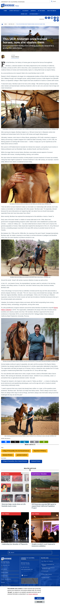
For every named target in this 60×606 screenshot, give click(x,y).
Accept (39, 598)
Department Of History (40, 451)
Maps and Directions (6, 585)
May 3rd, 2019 (11, 24)
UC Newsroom (44, 571)
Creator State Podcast (46, 574)
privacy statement (33, 594)
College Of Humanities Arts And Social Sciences (16, 451)
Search (54, 1)
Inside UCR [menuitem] (24, 14)
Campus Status (4, 572)
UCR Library (4, 569)
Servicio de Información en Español (47, 565)
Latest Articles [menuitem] (14, 10)
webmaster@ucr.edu (28, 569)
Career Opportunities (6, 579)
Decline (39, 602)
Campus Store (4, 575)
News (17, 6)
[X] (15, 441)
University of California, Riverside (13, 1)
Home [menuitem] (5, 10)
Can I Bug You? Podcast (47, 561)
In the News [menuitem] (41, 10)
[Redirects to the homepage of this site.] (2, 24)
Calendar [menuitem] (25, 10)
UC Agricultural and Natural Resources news (48, 568)
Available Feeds (45, 577)
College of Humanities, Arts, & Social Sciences (15, 461)
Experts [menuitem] (33, 10)
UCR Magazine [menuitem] (34, 14)
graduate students (22, 455)
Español (3, 582)
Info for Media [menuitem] (51, 10)
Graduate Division (8, 455)
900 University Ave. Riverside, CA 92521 (25, 563)
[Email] (34, 441)
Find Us (25, 575)
